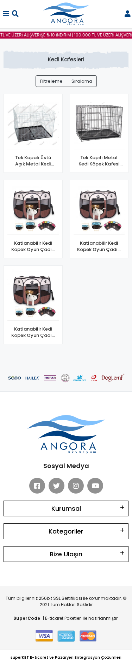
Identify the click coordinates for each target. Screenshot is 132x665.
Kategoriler (66, 531)
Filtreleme (51, 81)
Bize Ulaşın (66, 554)
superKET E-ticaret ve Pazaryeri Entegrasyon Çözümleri (66, 657)
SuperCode (26, 618)
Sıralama (81, 81)
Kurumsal (66, 508)
